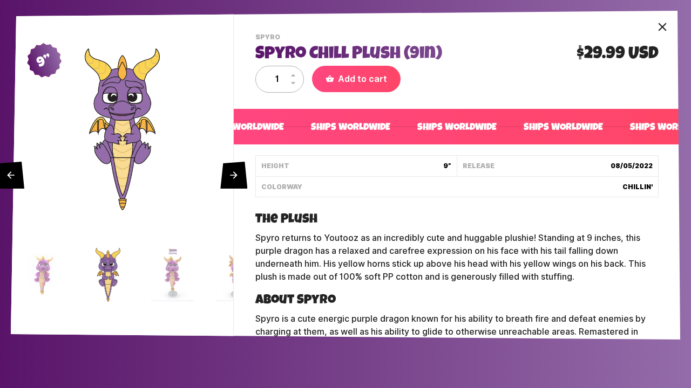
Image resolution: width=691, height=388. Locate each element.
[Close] (662, 27)
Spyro (269, 38)
